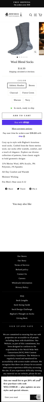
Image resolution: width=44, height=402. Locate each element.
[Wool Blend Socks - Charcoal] (9, 238)
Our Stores (22, 256)
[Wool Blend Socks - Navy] (9, 240)
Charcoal (14, 93)
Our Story (22, 260)
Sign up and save (21, 326)
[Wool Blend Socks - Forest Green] (12, 238)
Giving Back (21, 318)
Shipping (12, 72)
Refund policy (22, 269)
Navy (27, 100)
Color (22, 81)
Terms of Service (22, 265)
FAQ (22, 296)
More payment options (22, 128)
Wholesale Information (22, 283)
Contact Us (22, 274)
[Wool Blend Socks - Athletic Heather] (4, 238)
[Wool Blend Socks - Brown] (7, 238)
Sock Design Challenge (22, 309)
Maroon (17, 100)
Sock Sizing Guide (22, 305)
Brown (32, 85)
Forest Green (28, 93)
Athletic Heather (16, 85)
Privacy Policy (22, 287)
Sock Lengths (22, 300)
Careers (22, 278)
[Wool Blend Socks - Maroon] (15, 238)
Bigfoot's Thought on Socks (22, 314)
